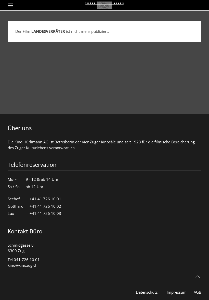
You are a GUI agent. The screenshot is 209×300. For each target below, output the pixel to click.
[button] (10, 5)
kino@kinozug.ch (22, 265)
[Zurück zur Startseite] (104, 5)
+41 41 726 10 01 (45, 198)
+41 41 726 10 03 (45, 213)
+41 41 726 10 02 (45, 206)
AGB (197, 292)
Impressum (177, 292)
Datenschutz (147, 292)
